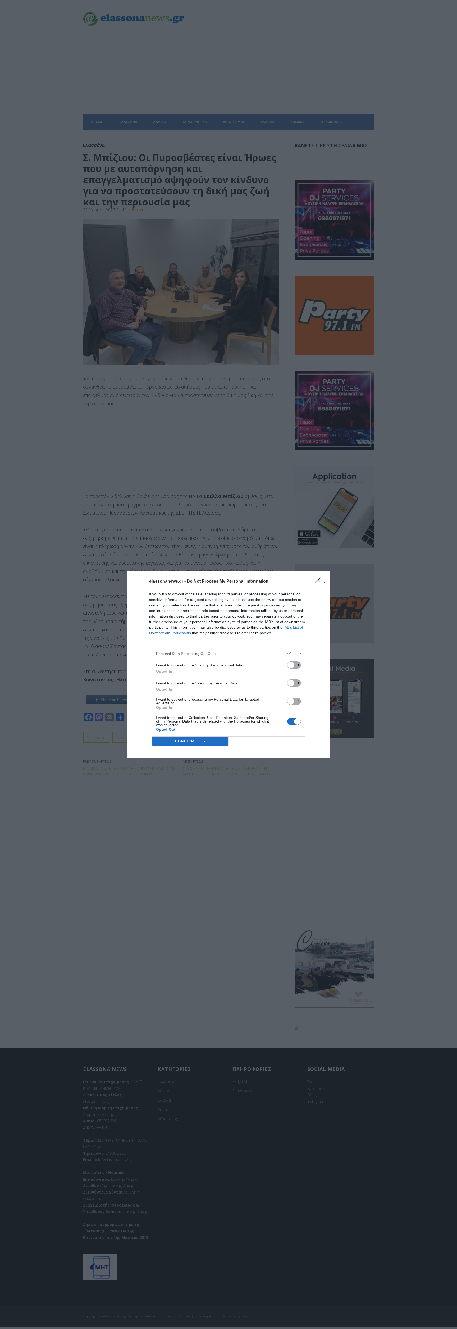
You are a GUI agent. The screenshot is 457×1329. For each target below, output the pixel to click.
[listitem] (228, 653)
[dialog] (228, 664)
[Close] (320, 582)
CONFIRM (185, 741)
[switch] (294, 665)
